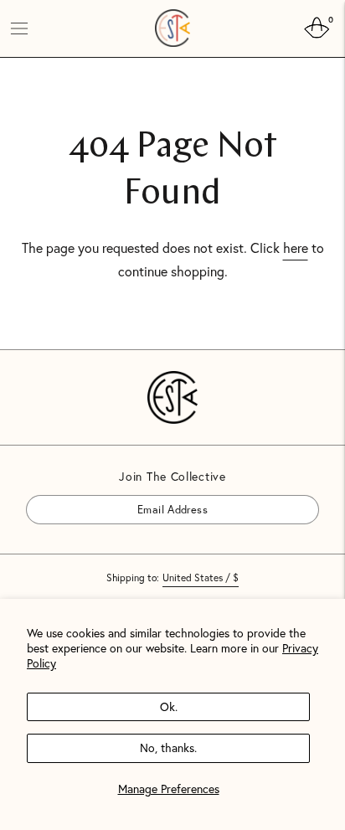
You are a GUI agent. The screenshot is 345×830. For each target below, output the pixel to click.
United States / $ (200, 577)
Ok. (169, 706)
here (295, 247)
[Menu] (19, 28)
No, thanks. (168, 747)
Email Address (73, 494)
